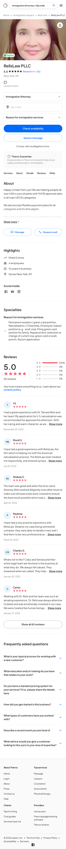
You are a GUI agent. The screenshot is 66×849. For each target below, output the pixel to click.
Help (6, 798)
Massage (38, 773)
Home (6, 15)
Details (29, 173)
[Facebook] (6, 291)
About (19, 173)
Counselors (40, 783)
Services (8, 173)
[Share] (60, 25)
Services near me (12, 821)
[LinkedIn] (19, 291)
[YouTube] (12, 291)
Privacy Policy (50, 837)
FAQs (52, 173)
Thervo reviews (41, 824)
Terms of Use (33, 837)
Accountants (40, 788)
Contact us (9, 793)
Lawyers (38, 778)
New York (42, 15)
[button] (33, 658)
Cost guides (10, 816)
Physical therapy (42, 793)
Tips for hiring (10, 811)
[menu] (5, 6)
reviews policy (12, 389)
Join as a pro (40, 811)
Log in (7, 778)
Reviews (41, 173)
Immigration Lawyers (23, 15)
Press (6, 788)
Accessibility (10, 841)
